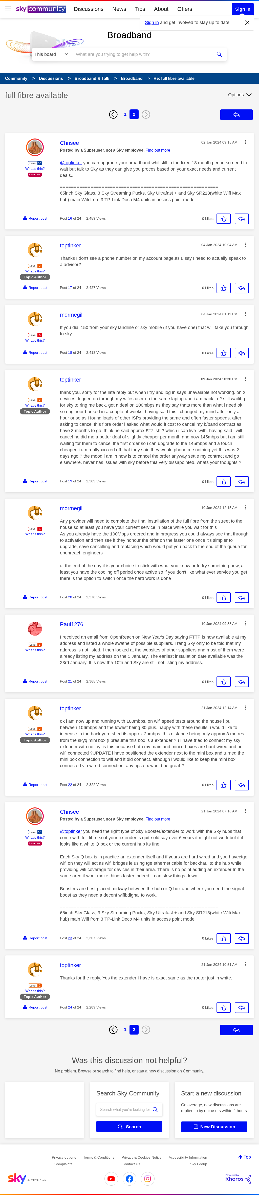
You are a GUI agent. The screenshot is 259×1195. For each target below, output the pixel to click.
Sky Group (198, 1164)
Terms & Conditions (98, 1157)
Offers (184, 9)
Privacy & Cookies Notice (142, 1157)
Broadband (129, 35)
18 (70, 352)
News (119, 9)
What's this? (35, 169)
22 (70, 785)
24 (70, 1007)
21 (70, 681)
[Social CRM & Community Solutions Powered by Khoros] (238, 1179)
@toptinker (71, 162)
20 (70, 597)
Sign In (242, 9)
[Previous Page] (113, 114)
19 (70, 481)
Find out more (157, 150)
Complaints (63, 1164)
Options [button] (236, 94)
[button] (245, 142)
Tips (140, 9)
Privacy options (64, 1157)
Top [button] (247, 1157)
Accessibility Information (188, 1157)
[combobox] (141, 54)
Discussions (88, 9)
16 (70, 218)
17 (70, 288)
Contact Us (131, 1164)
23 (70, 938)
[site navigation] (8, 9)
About (161, 9)
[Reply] (242, 219)
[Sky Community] (41, 9)
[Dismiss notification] (247, 23)
